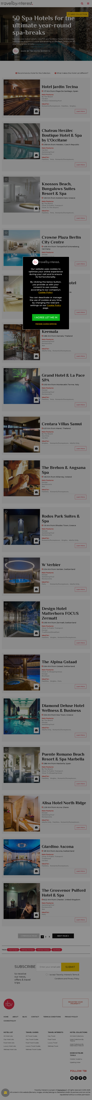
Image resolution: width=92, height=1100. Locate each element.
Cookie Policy (45, 292)
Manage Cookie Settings (46, 324)
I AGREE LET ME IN (46, 317)
